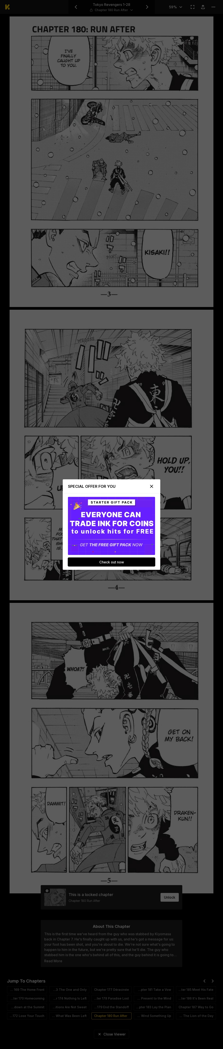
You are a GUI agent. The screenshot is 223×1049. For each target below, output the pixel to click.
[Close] (151, 486)
